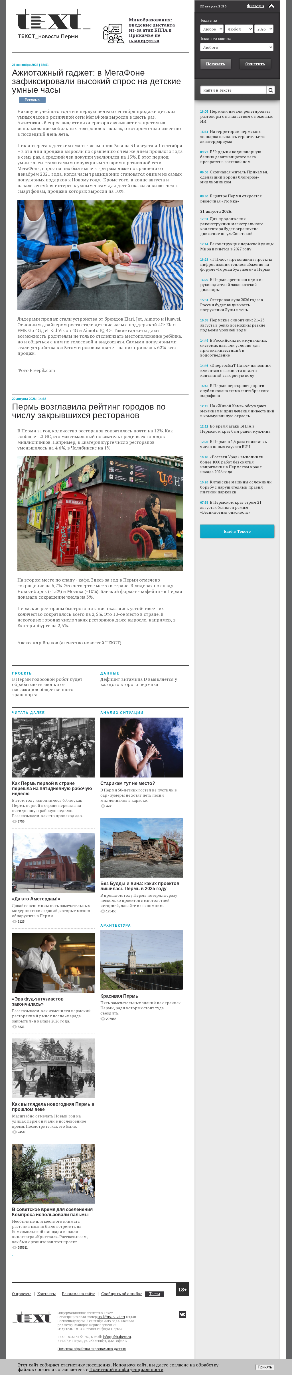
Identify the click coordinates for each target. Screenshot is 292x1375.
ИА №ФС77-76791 (111, 1317)
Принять (265, 1367)
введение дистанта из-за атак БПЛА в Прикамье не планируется (152, 32)
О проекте (21, 1293)
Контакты (46, 1293)
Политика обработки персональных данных (92, 1348)
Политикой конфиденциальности (126, 1369)
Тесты (154, 1293)
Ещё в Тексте (237, 531)
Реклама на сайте (78, 1293)
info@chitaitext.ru (117, 1337)
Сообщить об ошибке (121, 1293)
